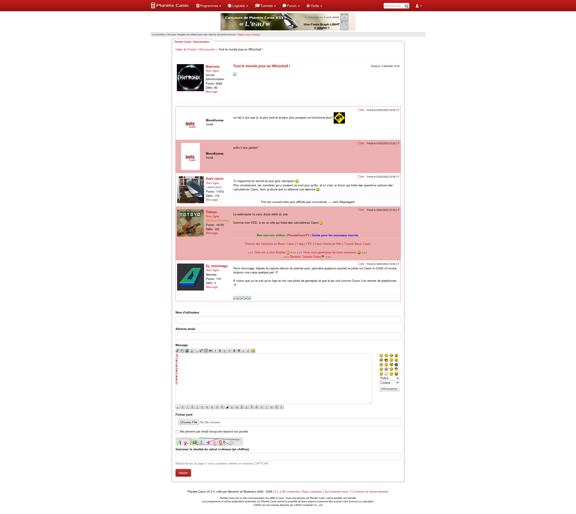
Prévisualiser (389, 388)
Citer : (362, 110)
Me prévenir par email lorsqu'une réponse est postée (214, 431)
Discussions (207, 49)
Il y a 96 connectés (288, 491)
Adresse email (185, 329)
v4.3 (209, 491)
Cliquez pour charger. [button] (249, 34)
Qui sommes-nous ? (337, 491)
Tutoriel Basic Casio (357, 244)
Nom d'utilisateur (187, 312)
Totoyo (211, 212)
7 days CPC (304, 244)
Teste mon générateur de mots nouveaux (330, 252)
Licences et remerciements (371, 491)
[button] (209, 5)
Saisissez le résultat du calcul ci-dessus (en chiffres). (213, 449)
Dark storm (214, 178)
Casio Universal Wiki (328, 244)
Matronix (213, 66)
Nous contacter (312, 491)
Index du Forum (186, 49)
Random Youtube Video (305, 256)
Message (212, 91)
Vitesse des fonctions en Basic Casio (269, 244)
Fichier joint (184, 414)
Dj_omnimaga (216, 266)
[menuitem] (209, 5)
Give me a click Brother (270, 252)
